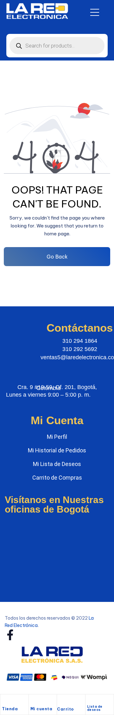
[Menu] (94, 12)
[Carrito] (60, 702)
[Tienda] (5, 701)
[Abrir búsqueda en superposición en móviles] (57, 45)
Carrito (65, 709)
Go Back (57, 256)
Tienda (10, 708)
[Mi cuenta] (33, 701)
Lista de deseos (95, 708)
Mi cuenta (41, 708)
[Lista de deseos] (89, 700)
